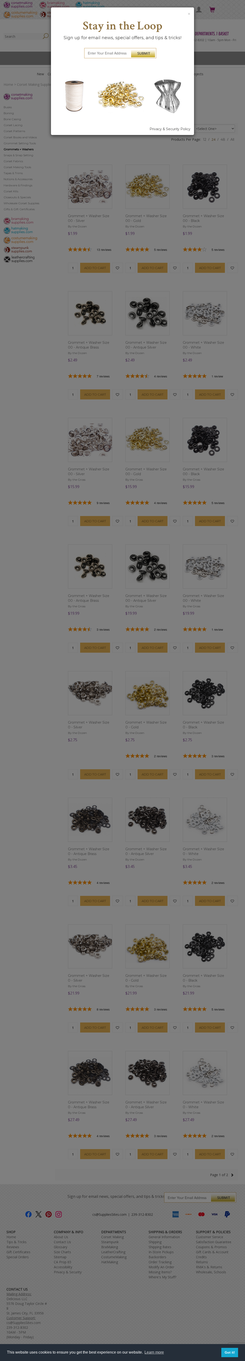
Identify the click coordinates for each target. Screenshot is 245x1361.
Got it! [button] (230, 1352)
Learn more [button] (154, 1352)
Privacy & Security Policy (170, 129)
